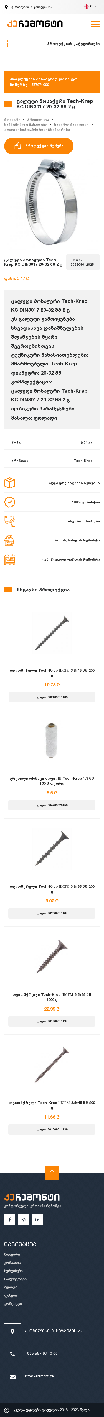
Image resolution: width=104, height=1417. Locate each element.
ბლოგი (10, 1287)
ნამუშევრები (15, 1279)
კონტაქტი (13, 1303)
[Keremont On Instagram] (24, 1219)
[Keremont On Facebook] (10, 1219)
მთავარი (12, 119)
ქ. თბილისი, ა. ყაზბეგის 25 (53, 1331)
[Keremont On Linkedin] (37, 1219)
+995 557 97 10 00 (41, 1354)
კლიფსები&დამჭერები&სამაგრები (37, 129)
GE (92, 7)
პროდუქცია (38, 119)
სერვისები (13, 1270)
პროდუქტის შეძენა (44, 146)
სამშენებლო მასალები (25, 124)
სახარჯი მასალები (71, 124)
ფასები (10, 1295)
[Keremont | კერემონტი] (32, 1198)
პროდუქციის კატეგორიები (73, 43)
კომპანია (12, 1262)
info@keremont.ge (39, 1376)
